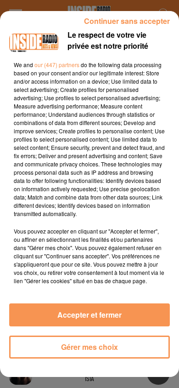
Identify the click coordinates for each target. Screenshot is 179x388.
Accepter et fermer (89, 314)
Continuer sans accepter (127, 21)
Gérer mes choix (89, 347)
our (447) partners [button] (56, 64)
